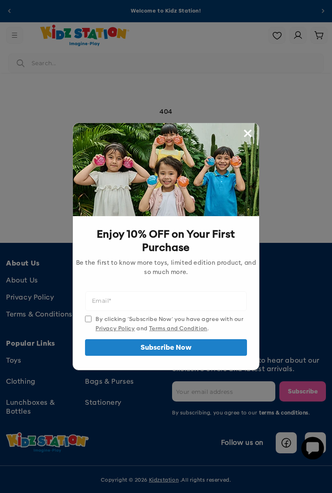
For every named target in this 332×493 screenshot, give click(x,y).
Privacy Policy (115, 328)
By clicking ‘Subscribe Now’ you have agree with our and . (170, 324)
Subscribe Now (166, 347)
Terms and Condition (178, 328)
